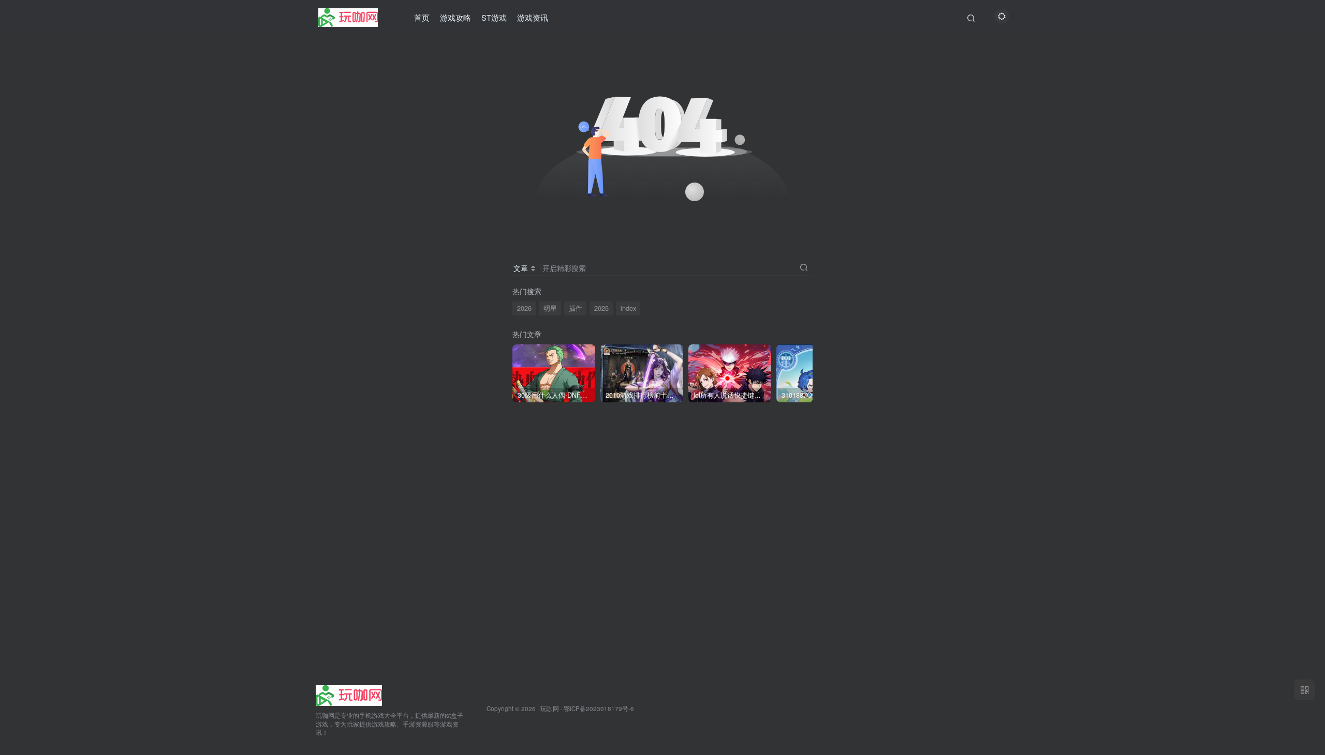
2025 (601, 308)
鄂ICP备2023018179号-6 (599, 708)
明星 (550, 308)
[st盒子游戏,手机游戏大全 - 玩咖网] (349, 694)
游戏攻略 (455, 17)
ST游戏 (494, 17)
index (628, 308)
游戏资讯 (532, 17)
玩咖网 (549, 708)
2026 (524, 308)
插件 (575, 308)
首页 (422, 17)
